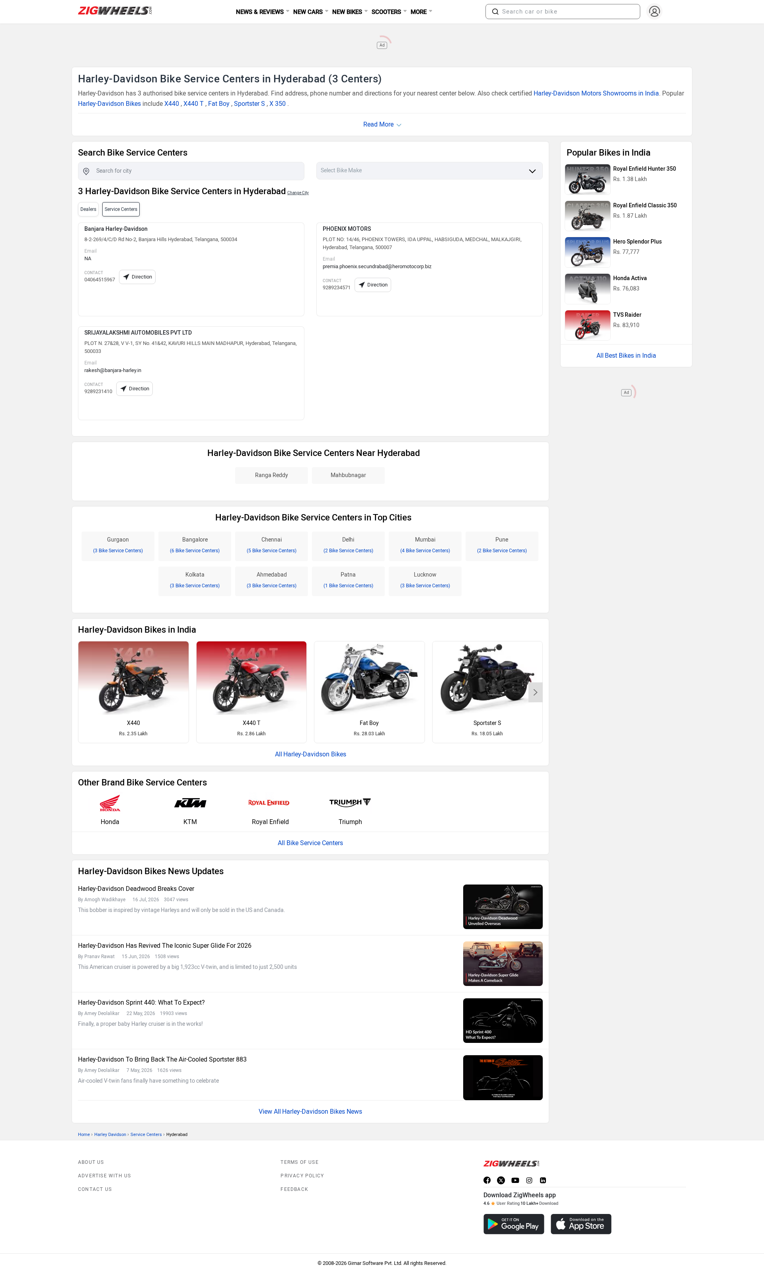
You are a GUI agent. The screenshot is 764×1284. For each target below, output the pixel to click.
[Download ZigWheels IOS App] (581, 1224)
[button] (495, 11)
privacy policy (302, 1176)
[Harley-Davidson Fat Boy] (369, 678)
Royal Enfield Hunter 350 (644, 169)
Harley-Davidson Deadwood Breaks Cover (136, 888)
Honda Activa (630, 278)
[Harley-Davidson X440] (133, 678)
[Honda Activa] (588, 288)
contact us (95, 1189)
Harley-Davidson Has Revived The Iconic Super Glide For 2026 (164, 945)
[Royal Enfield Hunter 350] (588, 179)
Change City (298, 192)
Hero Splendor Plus (637, 241)
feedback (294, 1189)
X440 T (193, 103)
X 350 (277, 103)
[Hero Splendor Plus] (588, 252)
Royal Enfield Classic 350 (645, 205)
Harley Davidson (110, 1134)
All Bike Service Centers (310, 843)
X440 (171, 103)
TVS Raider (627, 315)
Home (84, 1134)
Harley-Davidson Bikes (109, 103)
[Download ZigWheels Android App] (513, 1224)
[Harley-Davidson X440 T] (252, 678)
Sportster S (249, 103)
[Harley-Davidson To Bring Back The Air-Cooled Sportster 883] (503, 1077)
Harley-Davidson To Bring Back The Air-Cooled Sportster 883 (162, 1059)
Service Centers (146, 1134)
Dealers (88, 209)
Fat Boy (219, 103)
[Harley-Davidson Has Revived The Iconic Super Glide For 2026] (503, 963)
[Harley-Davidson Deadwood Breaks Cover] (503, 907)
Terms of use (299, 1162)
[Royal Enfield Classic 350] (588, 216)
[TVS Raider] (588, 325)
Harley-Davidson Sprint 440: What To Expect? (141, 1002)
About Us (91, 1162)
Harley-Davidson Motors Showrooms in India (596, 93)
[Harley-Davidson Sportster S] (488, 678)
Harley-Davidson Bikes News (322, 1111)
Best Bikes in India (630, 355)
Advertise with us (104, 1176)
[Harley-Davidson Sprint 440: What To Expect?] (503, 1020)
